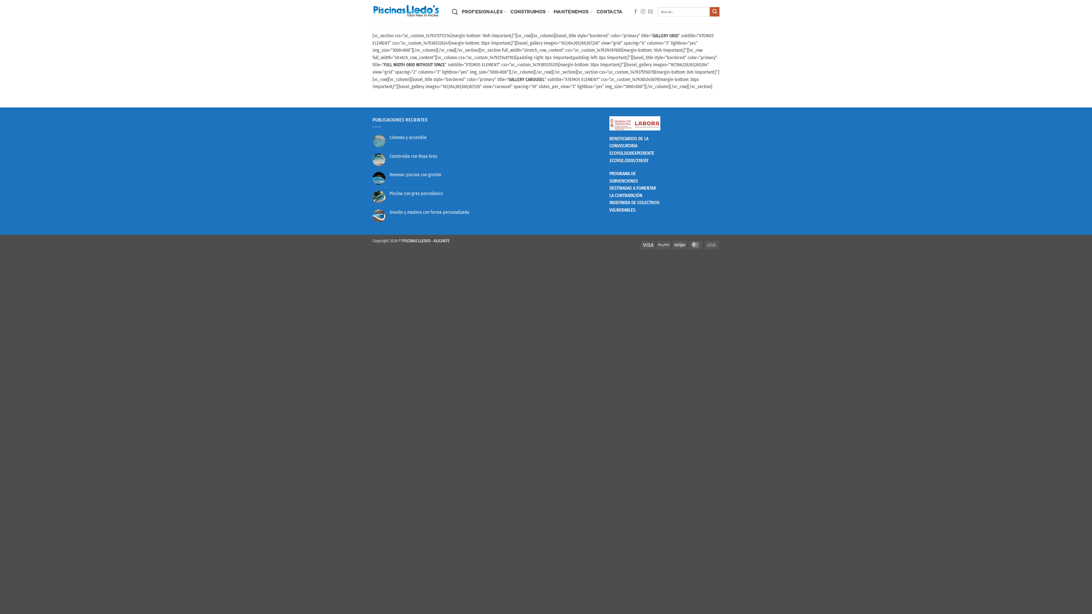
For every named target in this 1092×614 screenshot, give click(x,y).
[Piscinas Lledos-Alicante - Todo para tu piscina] (408, 11)
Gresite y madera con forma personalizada (429, 212)
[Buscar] (455, 11)
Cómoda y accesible (408, 137)
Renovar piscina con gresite (415, 174)
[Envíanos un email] (650, 11)
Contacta (610, 11)
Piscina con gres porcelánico (416, 193)
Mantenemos (571, 11)
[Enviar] (714, 12)
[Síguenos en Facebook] (635, 11)
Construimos (528, 11)
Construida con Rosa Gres (413, 156)
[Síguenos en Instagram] (643, 11)
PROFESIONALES (482, 11)
